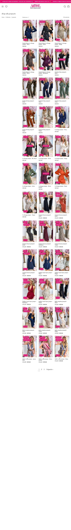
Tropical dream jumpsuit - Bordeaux (45, 244)
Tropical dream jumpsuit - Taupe (61, 244)
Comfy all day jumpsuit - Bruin (28, 101)
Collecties (8, 17)
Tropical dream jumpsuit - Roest (61, 215)
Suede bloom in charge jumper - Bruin (28, 73)
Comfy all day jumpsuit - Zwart (61, 73)
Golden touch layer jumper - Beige (62, 273)
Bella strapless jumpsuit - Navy (29, 331)
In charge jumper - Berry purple (45, 187)
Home (3, 17)
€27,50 (56, 131)
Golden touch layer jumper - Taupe (46, 302)
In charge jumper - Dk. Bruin (30, 158)
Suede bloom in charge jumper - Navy (28, 44)
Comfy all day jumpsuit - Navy (44, 101)
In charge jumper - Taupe (29, 215)
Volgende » (49, 369)
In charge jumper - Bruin (45, 158)
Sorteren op (25, 17)
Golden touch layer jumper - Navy (46, 273)
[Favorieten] (6, 6)
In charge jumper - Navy (61, 129)
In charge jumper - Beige (61, 158)
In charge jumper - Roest (61, 186)
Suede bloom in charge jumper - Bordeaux (44, 73)
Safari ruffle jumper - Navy (61, 359)
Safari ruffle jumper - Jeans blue (29, 360)
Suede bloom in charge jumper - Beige (60, 44)
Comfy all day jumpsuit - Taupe (44, 130)
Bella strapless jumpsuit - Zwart (61, 302)
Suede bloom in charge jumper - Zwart (44, 44)
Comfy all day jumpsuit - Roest (28, 130)
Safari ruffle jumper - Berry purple (45, 360)
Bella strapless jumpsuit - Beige (61, 331)
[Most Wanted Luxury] (35, 6)
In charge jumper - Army (29, 186)
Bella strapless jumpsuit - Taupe (45, 331)
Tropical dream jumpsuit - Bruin (29, 244)
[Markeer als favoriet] (35, 39)
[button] (64, 6)
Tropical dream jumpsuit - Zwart (45, 215)
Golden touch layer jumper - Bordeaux (29, 302)
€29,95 (24, 46)
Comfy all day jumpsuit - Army (61, 101)
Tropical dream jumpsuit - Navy (29, 273)
